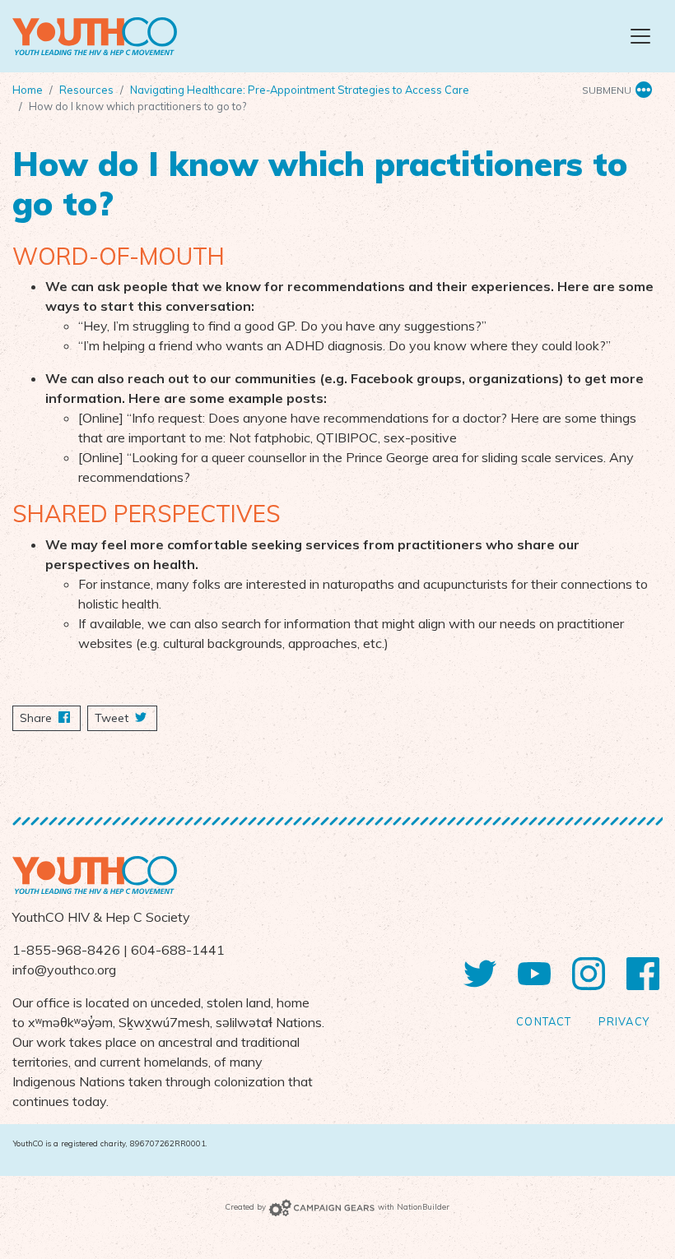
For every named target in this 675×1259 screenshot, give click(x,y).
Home (27, 89)
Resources (86, 89)
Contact (543, 1021)
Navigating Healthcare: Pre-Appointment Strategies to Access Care (299, 89)
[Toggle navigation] (640, 36)
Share (50, 718)
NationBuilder (423, 1206)
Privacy (623, 1021)
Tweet (113, 718)
